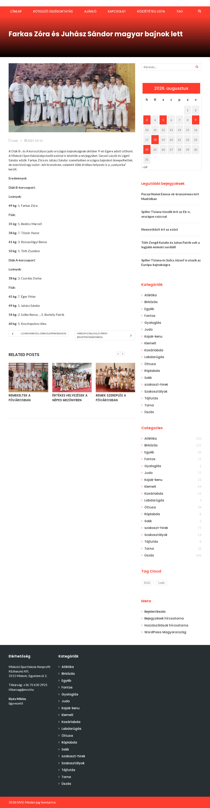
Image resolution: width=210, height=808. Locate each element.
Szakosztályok (155, 391)
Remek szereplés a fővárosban (111, 397)
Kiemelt (150, 343)
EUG (147, 582)
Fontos (149, 316)
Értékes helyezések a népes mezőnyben (70, 397)
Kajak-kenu (153, 336)
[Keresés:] (171, 66)
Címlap (16, 11)
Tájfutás (151, 398)
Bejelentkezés (155, 611)
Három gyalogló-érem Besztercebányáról (92, 335)
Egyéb (149, 309)
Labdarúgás (154, 357)
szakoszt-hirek (156, 384)
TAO (179, 11)
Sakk (148, 378)
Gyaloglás (152, 323)
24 (146, 149)
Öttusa (150, 364)
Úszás (149, 412)
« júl (145, 167)
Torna (149, 405)
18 (155, 139)
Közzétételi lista (151, 11)
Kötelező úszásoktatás (53, 11)
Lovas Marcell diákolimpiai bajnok (43, 333)
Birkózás (151, 302)
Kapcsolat (117, 11)
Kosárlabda (153, 350)
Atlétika (150, 295)
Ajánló (90, 11)
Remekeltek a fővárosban (20, 397)
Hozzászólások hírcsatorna (166, 625)
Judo (15, 140)
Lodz (161, 582)
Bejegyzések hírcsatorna (164, 618)
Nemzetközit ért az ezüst (159, 229)
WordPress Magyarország (165, 632)
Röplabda (152, 371)
